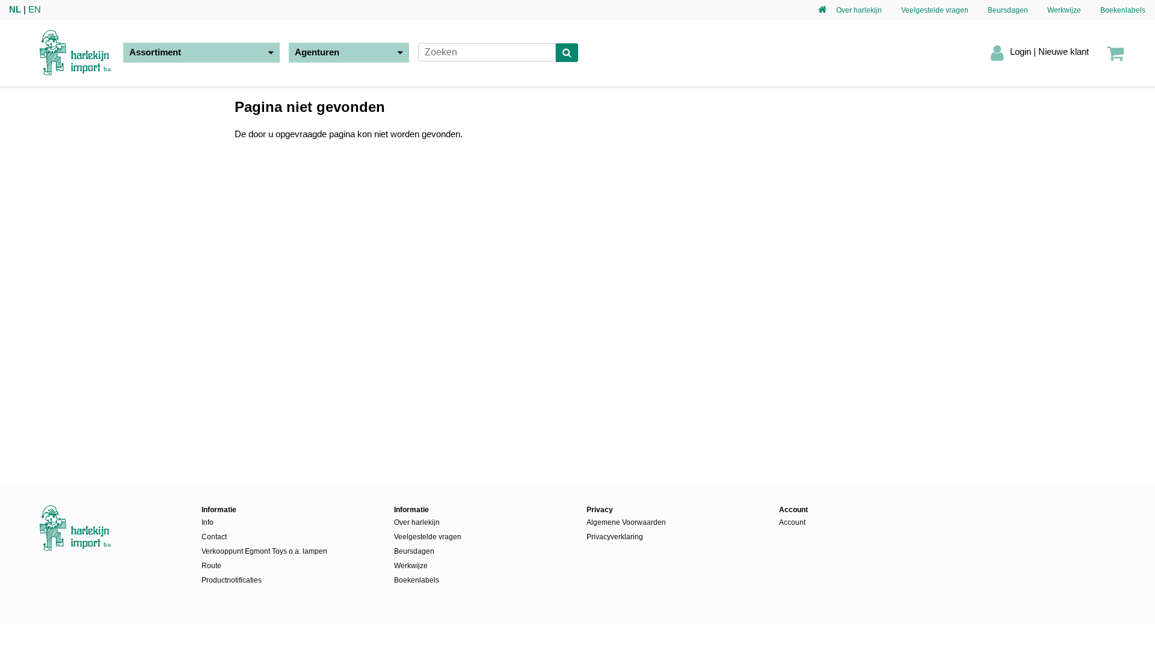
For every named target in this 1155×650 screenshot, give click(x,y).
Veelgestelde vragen (935, 10)
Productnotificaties (232, 580)
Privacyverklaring (615, 537)
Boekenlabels (1122, 10)
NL (15, 9)
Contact (214, 537)
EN (34, 9)
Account (792, 522)
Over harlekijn (859, 10)
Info (208, 522)
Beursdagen (1008, 10)
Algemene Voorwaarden (626, 522)
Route (211, 566)
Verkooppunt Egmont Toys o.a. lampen (264, 551)
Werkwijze (1064, 10)
